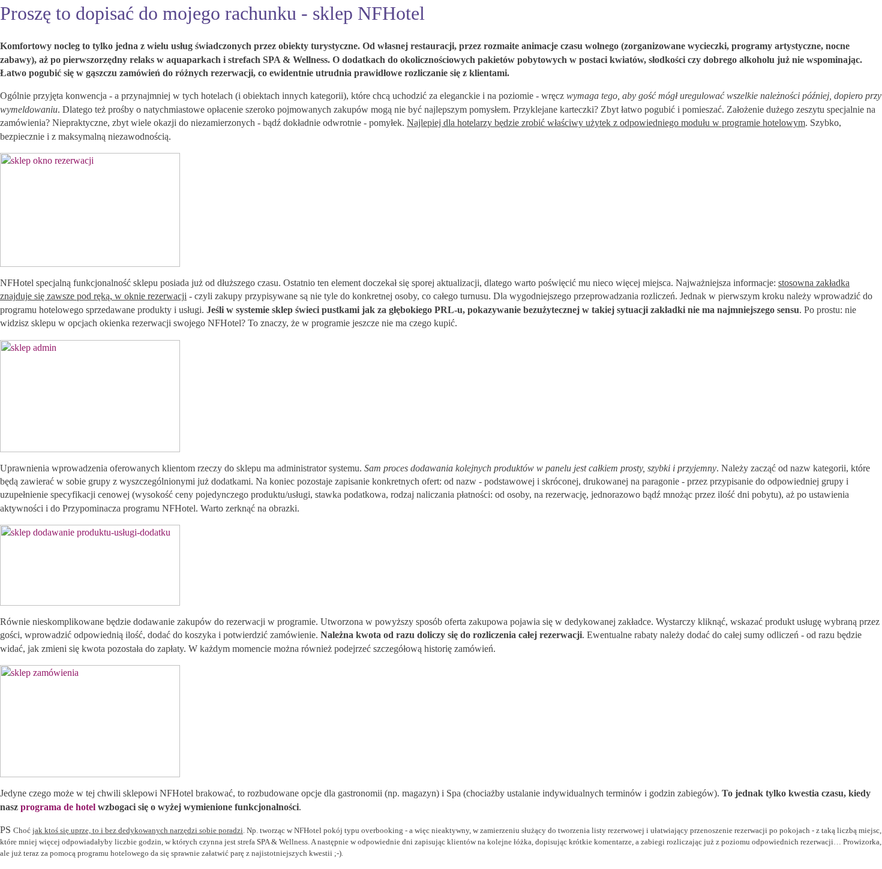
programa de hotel (57, 807)
